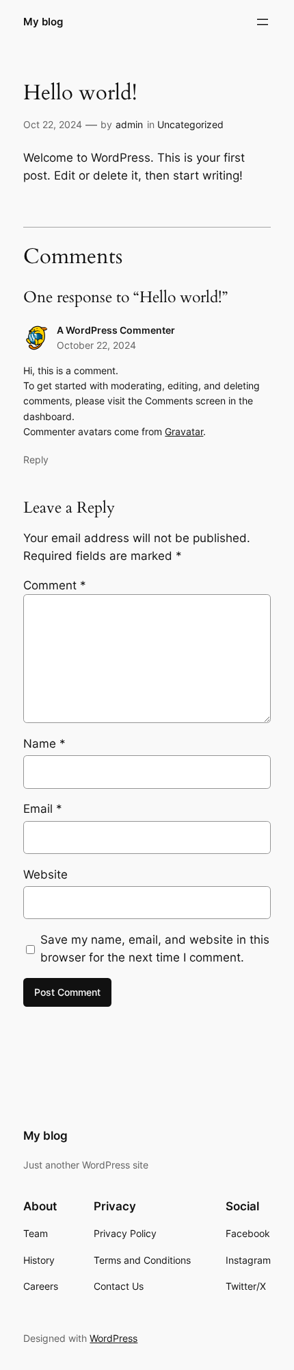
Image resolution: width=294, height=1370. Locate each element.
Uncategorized (190, 124)
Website (45, 874)
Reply (36, 459)
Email (42, 809)
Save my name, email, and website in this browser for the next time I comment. (154, 948)
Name (44, 743)
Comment (54, 585)
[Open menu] (262, 22)
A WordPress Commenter (116, 330)
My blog (43, 22)
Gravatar (184, 431)
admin (129, 124)
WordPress (113, 1338)
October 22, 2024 (96, 345)
